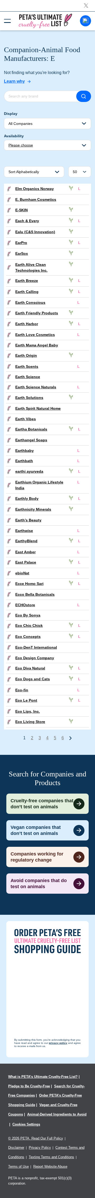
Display (10, 113)
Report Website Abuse (50, 1166)
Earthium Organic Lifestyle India (39, 485)
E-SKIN (21, 210)
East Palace (25, 562)
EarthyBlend (26, 541)
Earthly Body (27, 498)
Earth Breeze (26, 280)
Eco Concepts (28, 636)
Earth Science (27, 377)
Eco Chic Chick (29, 625)
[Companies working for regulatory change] (47, 857)
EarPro (21, 243)
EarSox (21, 253)
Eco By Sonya (27, 615)
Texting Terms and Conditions (51, 1157)
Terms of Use (18, 1166)
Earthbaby (24, 450)
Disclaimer (16, 1148)
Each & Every (27, 221)
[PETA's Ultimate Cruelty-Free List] (45, 20)
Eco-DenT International (36, 647)
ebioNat (22, 573)
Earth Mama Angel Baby (36, 345)
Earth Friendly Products (36, 313)
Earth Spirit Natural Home (38, 408)
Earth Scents (26, 366)
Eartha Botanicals (31, 429)
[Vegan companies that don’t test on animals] (47, 830)
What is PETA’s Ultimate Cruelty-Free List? (43, 1077)
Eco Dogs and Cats (32, 679)
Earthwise (24, 531)
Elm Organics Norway (34, 189)
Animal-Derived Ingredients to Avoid (57, 1114)
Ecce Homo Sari (29, 583)
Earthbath (24, 461)
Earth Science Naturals (35, 387)
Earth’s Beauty (28, 520)
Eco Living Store (30, 722)
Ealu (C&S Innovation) (35, 232)
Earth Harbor (26, 324)
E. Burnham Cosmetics (35, 199)
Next (70, 738)
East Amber (25, 552)
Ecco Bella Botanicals (35, 594)
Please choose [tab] (20, 145)
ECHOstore (25, 605)
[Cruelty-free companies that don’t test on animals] (47, 804)
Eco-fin (21, 690)
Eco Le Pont (26, 700)
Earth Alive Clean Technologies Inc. (31, 267)
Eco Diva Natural (30, 668)
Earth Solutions (29, 397)
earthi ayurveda (29, 471)
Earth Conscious (30, 302)
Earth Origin (26, 355)
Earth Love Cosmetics (35, 334)
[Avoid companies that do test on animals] (47, 883)
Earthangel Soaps (31, 440)
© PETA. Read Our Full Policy (35, 1138)
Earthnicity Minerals (33, 509)
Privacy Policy (40, 1148)
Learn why (14, 81)
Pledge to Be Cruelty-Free (29, 1086)
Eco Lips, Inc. (27, 711)
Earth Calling (27, 292)
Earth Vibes (25, 419)
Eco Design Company (34, 658)
